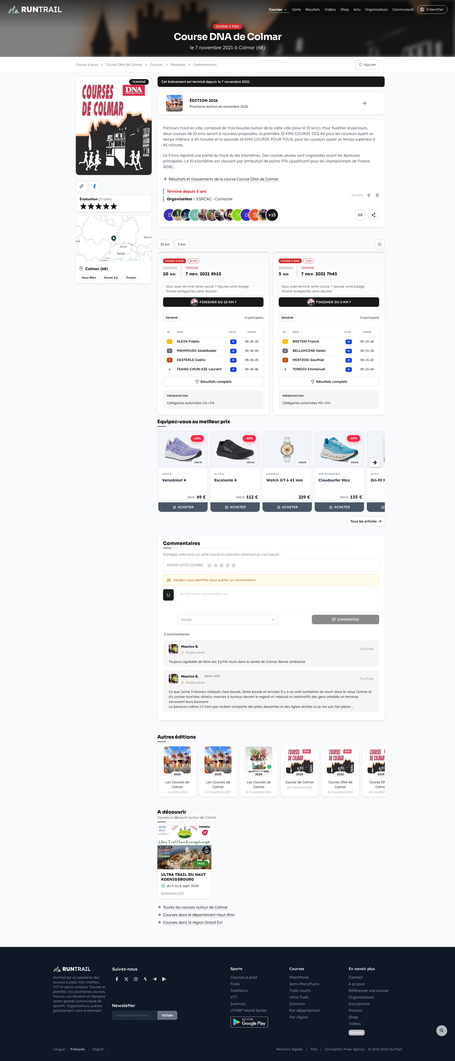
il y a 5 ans (366, 649)
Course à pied (87, 64)
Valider (167, 1015)
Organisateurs (376, 9)
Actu (357, 9)
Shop (345, 9)
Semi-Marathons (304, 983)
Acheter (186, 507)
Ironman (297, 1003)
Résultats (312, 9)
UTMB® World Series (248, 1010)
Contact (356, 977)
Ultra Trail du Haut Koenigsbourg (183, 877)
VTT (233, 997)
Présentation (177, 395)
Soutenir (357, 1032)
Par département (304, 1010)
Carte (296, 9)
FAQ (314, 1049)
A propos (357, 983)
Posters (355, 1010)
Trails (235, 983)
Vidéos (330, 9)
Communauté (403, 9)
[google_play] (164, 979)
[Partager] (373, 215)
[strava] (145, 979)
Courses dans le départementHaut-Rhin (199, 914)
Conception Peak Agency (344, 1049)
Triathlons (239, 990)
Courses (275, 9)
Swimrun (238, 1003)
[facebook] (94, 186)
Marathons (299, 977)
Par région (298, 1017)
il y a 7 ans (366, 678)
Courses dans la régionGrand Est (193, 922)
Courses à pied (243, 977)
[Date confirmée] (163, 886)
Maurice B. (190, 646)
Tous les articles (363, 521)
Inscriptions (359, 1003)
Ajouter (370, 64)
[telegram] (154, 979)
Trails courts (300, 990)
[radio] (83, 206)
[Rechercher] (441, 1030)
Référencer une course (368, 990)
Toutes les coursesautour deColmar (195, 907)
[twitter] (126, 979)
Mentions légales (289, 1049)
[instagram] (136, 979)
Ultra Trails (299, 997)
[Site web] (81, 186)
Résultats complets (216, 381)
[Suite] (374, 462)
